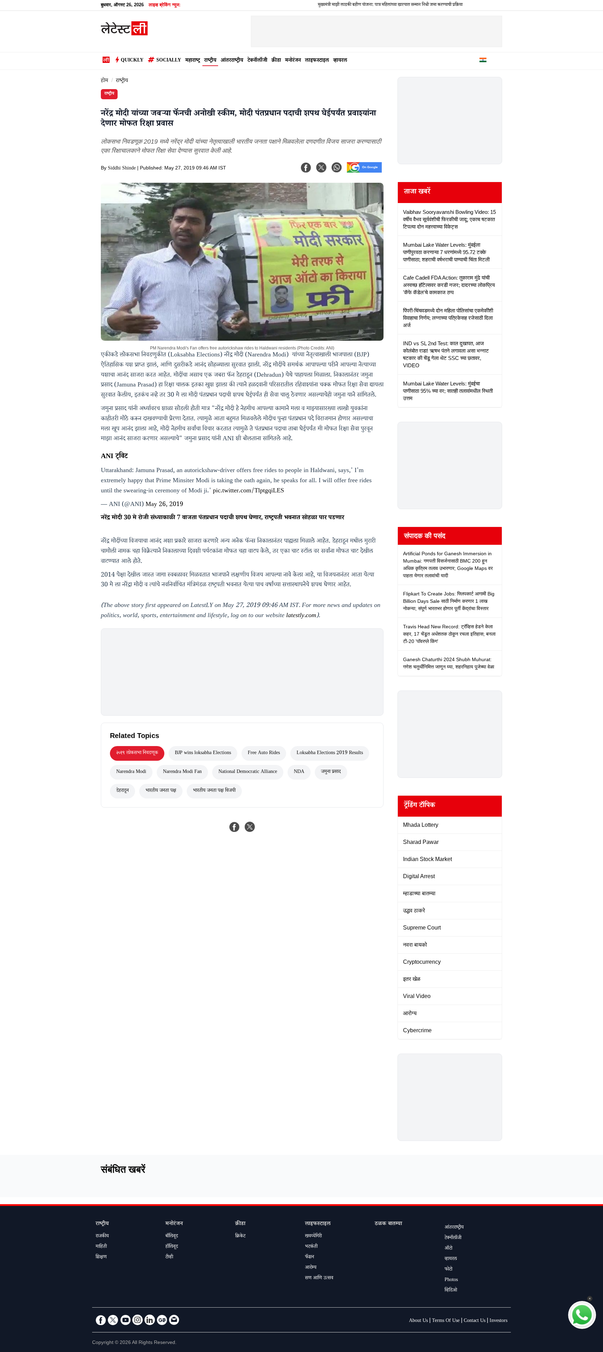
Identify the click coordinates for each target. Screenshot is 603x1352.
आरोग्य (311, 1268)
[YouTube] (125, 1320)
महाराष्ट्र (192, 61)
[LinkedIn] (149, 1320)
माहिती (101, 1247)
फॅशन (309, 1257)
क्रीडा (276, 61)
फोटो (448, 1270)
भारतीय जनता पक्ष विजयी (214, 791)
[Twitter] (113, 1320)
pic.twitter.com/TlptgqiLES (248, 491)
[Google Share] (364, 172)
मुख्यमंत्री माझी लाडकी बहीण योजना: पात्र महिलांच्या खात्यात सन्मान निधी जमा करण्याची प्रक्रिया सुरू (360, 5)
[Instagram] (137, 1320)
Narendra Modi (131, 772)
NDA (299, 772)
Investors (498, 1321)
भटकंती (311, 1247)
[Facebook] (306, 167)
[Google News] (162, 1320)
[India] (483, 61)
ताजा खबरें (417, 192)
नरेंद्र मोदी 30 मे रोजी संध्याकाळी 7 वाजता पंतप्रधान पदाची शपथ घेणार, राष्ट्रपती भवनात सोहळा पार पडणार (222, 518)
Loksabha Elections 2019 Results (330, 753)
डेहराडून (122, 791)
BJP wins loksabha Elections (203, 753)
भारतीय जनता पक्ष (161, 791)
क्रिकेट (240, 1237)
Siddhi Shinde (122, 169)
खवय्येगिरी (313, 1237)
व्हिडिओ (451, 1291)
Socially (168, 61)
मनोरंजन (293, 61)
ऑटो (448, 1249)
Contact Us (474, 1321)
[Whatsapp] (337, 167)
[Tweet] (250, 827)
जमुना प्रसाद (331, 772)
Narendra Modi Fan (182, 772)
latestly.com (301, 616)
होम (104, 81)
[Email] (174, 1320)
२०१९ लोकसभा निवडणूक (137, 753)
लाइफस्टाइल (317, 61)
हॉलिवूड (171, 1247)
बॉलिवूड (171, 1237)
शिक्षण (101, 1257)
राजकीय (102, 1237)
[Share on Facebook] (234, 827)
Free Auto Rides (264, 753)
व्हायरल (340, 61)
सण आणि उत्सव (319, 1278)
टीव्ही (169, 1257)
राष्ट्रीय (210, 61)
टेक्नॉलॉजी (257, 61)
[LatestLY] (124, 33)
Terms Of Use (446, 1321)
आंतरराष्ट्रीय (232, 61)
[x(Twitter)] (321, 167)
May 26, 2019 (164, 505)
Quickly (132, 61)
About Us (418, 1321)
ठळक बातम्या (388, 1224)
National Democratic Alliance (247, 772)
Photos (451, 1280)
